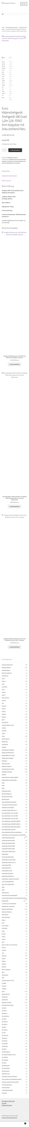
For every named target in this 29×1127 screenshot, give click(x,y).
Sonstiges (4, 1093)
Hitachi (4, 700)
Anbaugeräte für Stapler (12, 27)
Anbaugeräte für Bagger (8, 750)
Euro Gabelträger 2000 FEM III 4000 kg (11, 826)
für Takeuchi (5, 1060)
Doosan (4, 692)
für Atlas (4, 1008)
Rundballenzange (6, 791)
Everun (3, 695)
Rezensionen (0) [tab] (6, 180)
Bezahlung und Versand (8, 1101)
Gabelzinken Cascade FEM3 (8, 859)
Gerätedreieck (5, 892)
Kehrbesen (4, 761)
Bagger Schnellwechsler (8, 752)
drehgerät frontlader (7, 161)
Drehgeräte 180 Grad (12, 157)
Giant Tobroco (5, 697)
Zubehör (4, 747)
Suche (14, 1124)
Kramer (3, 708)
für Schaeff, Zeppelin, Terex (9, 1054)
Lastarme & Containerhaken (9, 903)
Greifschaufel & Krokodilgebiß (9, 895)
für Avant (4, 1010)
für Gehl (4, 1027)
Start (3, 27)
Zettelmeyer (5, 744)
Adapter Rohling (6, 670)
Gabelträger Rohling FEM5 (8, 848)
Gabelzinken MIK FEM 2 (7, 873)
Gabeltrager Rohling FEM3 (8, 843)
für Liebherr (5, 1043)
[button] (24, 38)
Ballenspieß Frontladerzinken (9, 780)
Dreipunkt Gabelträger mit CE (9, 810)
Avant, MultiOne (6, 917)
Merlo (3, 719)
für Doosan (4, 1021)
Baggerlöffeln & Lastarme (8, 755)
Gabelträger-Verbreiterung (8, 851)
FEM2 (3, 783)
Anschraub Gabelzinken (8, 857)
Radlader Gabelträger (7, 909)
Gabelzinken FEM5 (6, 868)
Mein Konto (5, 1124)
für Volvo (4, 1062)
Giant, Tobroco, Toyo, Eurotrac (9, 944)
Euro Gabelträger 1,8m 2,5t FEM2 (10, 818)
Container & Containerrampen (9, 804)
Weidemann (5, 741)
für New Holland (6, 1052)
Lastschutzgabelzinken (8, 881)
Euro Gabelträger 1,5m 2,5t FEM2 (10, 815)
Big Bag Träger (5, 799)
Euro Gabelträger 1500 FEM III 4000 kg (11, 824)
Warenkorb (22, 1123)
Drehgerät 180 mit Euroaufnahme (17, 159)
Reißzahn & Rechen (7, 766)
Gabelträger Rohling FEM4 (8, 846)
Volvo (3, 736)
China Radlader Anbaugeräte (9, 802)
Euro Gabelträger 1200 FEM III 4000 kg (11, 821)
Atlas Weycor (5, 675)
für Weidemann (6, 1065)
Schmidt (4, 986)
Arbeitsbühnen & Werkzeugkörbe (10, 777)
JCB (3, 703)
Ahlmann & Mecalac (7, 673)
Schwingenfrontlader (7, 1090)
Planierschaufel (6, 763)
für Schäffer (5, 1057)
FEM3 (3, 785)
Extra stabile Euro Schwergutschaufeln (11, 1079)
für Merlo (4, 1049)
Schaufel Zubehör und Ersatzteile (10, 1082)
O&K (3, 977)
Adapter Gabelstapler (7, 664)
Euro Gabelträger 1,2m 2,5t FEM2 (10, 813)
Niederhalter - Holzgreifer (8, 906)
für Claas (4, 1019)
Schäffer (4, 728)
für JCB (3, 1032)
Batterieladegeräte (6, 793)
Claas (3, 689)
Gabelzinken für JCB (7, 870)
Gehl (3, 942)
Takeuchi (4, 730)
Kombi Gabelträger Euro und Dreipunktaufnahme (14, 898)
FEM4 (3, 788)
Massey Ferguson (6, 969)
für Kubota (4, 1040)
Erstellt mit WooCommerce (9, 1117)
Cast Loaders (5, 925)
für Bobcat (4, 1013)
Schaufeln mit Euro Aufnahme (9, 1076)
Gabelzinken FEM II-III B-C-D (9, 862)
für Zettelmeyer (6, 1068)
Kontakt (4, 1103)
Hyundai (4, 950)
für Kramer (4, 1038)
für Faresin (4, 1024)
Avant (3, 678)
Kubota (4, 711)
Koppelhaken (5, 901)
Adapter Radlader (6, 667)
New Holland (5, 722)
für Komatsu (5, 1035)
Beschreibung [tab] (5, 171)
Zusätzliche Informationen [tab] (9, 176)
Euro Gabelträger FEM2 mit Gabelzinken (12, 832)
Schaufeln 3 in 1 (6, 1073)
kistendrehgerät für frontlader (12, 163)
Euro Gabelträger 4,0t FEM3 (8, 829)
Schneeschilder (6, 1087)
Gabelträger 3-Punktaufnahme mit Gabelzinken (14, 835)
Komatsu (4, 706)
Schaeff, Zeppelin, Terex (8, 725)
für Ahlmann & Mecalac (8, 1005)
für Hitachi (4, 1030)
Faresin (3, 939)
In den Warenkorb (15, 150)
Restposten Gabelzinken (8, 884)
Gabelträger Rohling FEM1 (8, 837)
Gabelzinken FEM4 (6, 865)
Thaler (3, 733)
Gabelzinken (5, 854)
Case (3, 684)
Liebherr (4, 714)
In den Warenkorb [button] (14, 364)
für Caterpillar (5, 1016)
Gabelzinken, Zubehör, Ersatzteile (10, 879)
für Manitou (5, 1046)
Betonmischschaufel (7, 796)
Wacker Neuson (6, 739)
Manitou (4, 717)
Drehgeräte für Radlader (8, 807)
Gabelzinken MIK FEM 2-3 (8, 876)
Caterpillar (4, 686)
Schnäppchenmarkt (7, 1084)
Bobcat (3, 681)
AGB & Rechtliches (7, 1105)
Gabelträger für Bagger (7, 758)
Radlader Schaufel (6, 1002)
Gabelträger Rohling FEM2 (8, 840)
